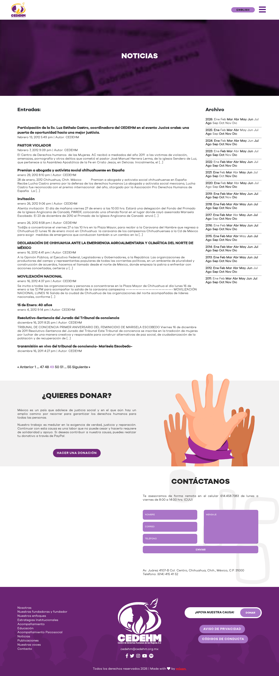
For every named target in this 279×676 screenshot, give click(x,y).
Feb (223, 151)
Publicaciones (28, 640)
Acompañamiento (31, 624)
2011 (208, 278)
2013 (209, 257)
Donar (250, 612)
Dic (234, 133)
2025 (209, 130)
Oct (222, 133)
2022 (209, 162)
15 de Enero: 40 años (34, 305)
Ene (216, 130)
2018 (209, 204)
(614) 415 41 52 (167, 574)
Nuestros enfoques (31, 615)
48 (47, 367)
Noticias (23, 636)
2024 (209, 140)
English (243, 10)
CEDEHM (72, 137)
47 (42, 367)
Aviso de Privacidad (222, 629)
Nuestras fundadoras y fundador (42, 611)
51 (61, 367)
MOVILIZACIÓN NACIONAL (39, 276)
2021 (209, 172)
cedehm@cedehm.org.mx (139, 649)
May (243, 119)
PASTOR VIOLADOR (34, 145)
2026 (209, 119)
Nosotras (24, 607)
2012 (209, 268)
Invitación (26, 199)
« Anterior (25, 367)
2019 (209, 193)
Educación (25, 628)
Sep (215, 144)
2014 (209, 246)
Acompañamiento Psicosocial (40, 632)
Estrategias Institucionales (37, 620)
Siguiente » (81, 367)
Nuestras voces (29, 644)
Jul (256, 140)
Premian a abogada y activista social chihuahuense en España (70, 170)
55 (69, 367)
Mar (230, 119)
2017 (209, 215)
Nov (228, 133)
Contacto (24, 648)
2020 (209, 183)
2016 (209, 225)
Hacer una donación (77, 453)
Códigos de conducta (223, 639)
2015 (209, 236)
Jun (250, 119)
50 (57, 367)
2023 (209, 151)
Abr (236, 119)
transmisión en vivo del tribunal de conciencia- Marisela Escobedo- (74, 346)
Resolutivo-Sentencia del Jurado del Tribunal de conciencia (68, 318)
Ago (209, 123)
